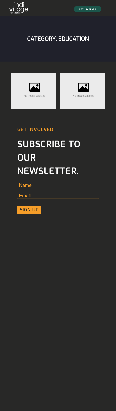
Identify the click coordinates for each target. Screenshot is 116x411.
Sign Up (29, 209)
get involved (87, 9)
